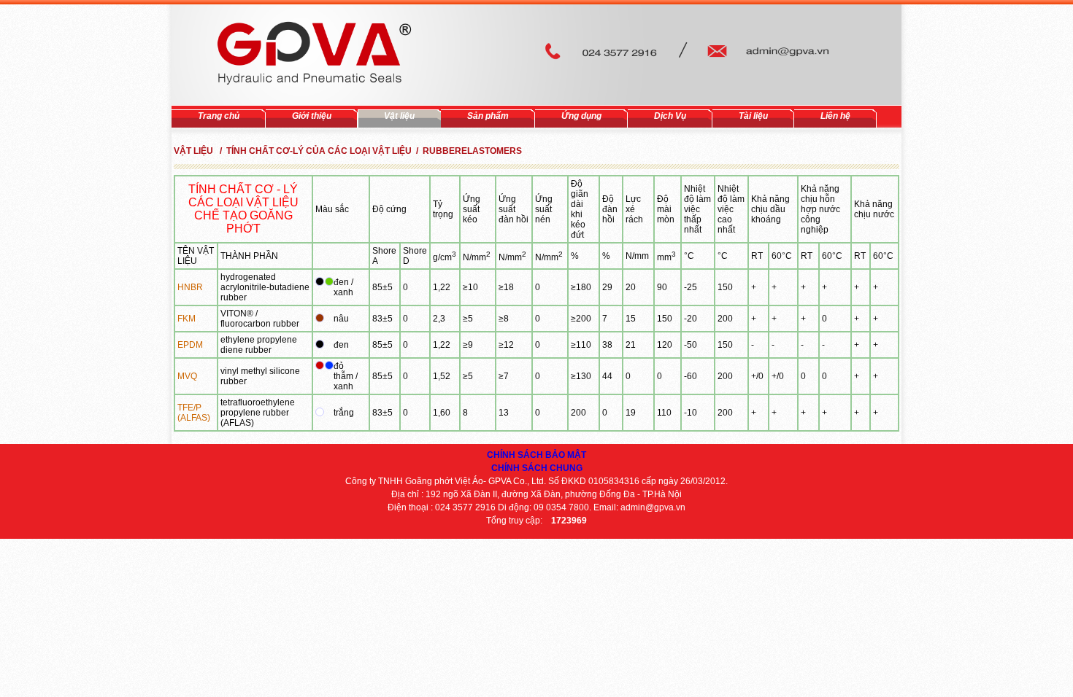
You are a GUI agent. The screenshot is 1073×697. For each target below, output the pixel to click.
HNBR (190, 287)
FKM (186, 319)
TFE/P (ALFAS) (193, 412)
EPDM (190, 345)
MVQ (187, 376)
